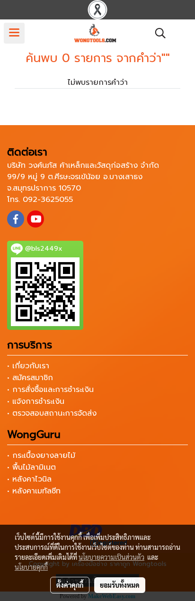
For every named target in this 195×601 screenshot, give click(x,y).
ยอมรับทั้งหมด (120, 585)
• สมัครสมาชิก (30, 377)
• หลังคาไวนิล (29, 479)
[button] (157, 33)
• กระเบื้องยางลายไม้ (41, 455)
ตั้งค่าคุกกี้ (69, 585)
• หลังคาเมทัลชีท (34, 491)
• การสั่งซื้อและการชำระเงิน (50, 389)
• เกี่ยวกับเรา (28, 366)
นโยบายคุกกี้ (31, 567)
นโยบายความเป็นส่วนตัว (111, 557)
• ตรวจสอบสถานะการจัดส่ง (52, 413)
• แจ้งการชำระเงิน (35, 401)
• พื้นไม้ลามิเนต (31, 467)
